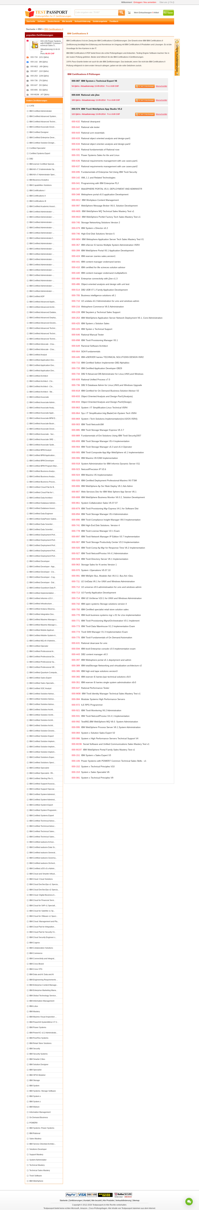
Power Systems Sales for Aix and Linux (95, 155)
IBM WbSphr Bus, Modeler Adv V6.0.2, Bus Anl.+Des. (102, 576)
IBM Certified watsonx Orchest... (42, 863)
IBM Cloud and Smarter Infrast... (42, 874)
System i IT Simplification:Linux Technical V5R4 (99, 407)
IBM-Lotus (33, 1006)
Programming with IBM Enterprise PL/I (95, 183)
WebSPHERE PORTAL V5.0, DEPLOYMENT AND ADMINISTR (107, 189)
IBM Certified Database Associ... (42, 508)
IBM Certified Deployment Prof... (42, 535)
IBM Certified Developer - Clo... (42, 572)
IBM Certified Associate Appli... (42, 413)
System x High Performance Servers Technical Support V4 (105, 738)
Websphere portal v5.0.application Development (100, 194)
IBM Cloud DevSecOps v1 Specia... (44, 884)
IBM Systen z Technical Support (92, 329)
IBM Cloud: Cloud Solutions (41, 879)
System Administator (37, 1160)
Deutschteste (54, 21)
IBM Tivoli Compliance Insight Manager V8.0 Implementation (106, 519)
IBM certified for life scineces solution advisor (98, 267)
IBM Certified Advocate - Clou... (42, 344)
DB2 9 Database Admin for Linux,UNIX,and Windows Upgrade (107, 385)
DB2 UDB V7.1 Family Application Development (100, 290)
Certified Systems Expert (39, 153)
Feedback (114, 21)
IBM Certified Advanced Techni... (43, 122)
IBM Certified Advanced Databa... (43, 312)
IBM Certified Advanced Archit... (42, 307)
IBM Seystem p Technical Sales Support (96, 312)
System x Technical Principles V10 (93, 766)
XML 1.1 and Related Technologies (93, 177)
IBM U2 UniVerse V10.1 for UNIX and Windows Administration (107, 598)
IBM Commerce (35, 953)
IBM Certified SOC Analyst (40, 688)
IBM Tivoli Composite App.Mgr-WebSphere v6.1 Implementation (108, 452)
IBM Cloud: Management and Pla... (44, 921)
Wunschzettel (161, 86)
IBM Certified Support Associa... (42, 784)
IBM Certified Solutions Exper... (42, 757)
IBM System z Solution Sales (90, 323)
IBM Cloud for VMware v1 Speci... (43, 916)
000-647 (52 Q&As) (39, 85)
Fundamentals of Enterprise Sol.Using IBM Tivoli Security (104, 172)
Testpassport (48, 12)
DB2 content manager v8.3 (90, 654)
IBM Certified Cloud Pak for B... (42, 487)
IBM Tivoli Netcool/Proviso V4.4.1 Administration (100, 553)
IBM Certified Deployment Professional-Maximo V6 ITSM (104, 480)
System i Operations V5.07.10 (91, 570)
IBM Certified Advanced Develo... (43, 323)
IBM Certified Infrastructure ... (41, 604)
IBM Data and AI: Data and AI (41, 974)
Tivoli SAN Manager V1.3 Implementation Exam (100, 632)
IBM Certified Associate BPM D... (43, 418)
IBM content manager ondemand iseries (96, 261)
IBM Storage (34, 1080)
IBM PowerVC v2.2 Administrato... (43, 1033)
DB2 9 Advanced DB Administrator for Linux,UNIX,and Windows (107, 374)
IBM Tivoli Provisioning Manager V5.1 (95, 340)
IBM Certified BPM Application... (42, 455)
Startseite (30, 21)
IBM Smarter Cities (37, 1059)
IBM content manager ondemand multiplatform (99, 273)
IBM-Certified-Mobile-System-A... (43, 635)
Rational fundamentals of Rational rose (95, 149)
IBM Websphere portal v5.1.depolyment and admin (101, 660)
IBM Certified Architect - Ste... (41, 392)
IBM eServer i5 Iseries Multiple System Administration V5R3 (106, 245)
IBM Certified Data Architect (40, 498)
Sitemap (135, 1200)
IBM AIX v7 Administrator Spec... (42, 175)
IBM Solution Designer (38, 1064)
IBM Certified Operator (38, 646)
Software (41, 21)
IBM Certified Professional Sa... (42, 662)
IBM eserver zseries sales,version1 (94, 256)
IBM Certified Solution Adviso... (42, 694)
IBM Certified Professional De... (42, 657)
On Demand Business (38, 1117)
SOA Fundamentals (86, 351)
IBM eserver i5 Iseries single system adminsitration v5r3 (104, 682)
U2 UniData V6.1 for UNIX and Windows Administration (103, 581)
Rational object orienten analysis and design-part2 (101, 144)
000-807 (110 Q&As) (39, 71)
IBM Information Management (41, 1001)
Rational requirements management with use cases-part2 (105, 166)
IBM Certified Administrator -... (41, 212)
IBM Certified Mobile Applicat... (42, 630)
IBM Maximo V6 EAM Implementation (95, 458)
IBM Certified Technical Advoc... (42, 821)
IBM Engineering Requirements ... (43, 980)
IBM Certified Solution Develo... (42, 731)
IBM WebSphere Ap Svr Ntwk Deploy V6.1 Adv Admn (102, 486)
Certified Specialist (37, 148)
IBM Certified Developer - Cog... (42, 577)
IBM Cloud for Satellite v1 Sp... (42, 911)
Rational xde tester (86, 127)
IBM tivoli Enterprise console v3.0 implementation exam (104, 648)
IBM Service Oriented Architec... (42, 1144)
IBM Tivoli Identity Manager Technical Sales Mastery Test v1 (106, 693)
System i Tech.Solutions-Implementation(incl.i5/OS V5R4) (104, 419)
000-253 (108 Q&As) (39, 76)
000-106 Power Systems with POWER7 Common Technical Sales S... (51, 43)
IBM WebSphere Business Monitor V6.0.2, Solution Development (108, 497)
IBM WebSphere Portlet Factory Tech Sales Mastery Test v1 (106, 217)
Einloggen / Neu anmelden (145, 2)
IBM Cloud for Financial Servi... (42, 900)
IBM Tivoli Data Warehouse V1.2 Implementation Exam (103, 626)
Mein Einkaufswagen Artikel (146, 13)
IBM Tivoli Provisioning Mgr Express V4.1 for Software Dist (105, 508)
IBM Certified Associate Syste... (42, 445)
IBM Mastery (34, 1011)
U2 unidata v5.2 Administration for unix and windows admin (105, 301)
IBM (40, 29)
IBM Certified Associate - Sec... (42, 434)
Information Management (40, 1112)
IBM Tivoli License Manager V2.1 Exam (96, 531)
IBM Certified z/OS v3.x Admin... (42, 868)
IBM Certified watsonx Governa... (43, 858)
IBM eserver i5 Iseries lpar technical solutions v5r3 (101, 676)
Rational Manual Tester (88, 334)
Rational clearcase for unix (89, 643)
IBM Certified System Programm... (43, 810)
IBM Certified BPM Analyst (40, 450)
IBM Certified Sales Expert (40, 678)
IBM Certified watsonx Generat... (42, 853)
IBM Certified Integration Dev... (42, 614)
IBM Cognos (34, 943)
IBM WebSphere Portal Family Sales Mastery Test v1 (103, 749)
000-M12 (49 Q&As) (39, 66)
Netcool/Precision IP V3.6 (89, 469)
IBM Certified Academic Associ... (42, 206)
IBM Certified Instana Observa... (42, 609)
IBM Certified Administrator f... (41, 238)
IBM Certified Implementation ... (42, 593)
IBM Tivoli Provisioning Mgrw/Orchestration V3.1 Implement (105, 620)
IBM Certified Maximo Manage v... (43, 619)
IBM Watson (34, 1107)
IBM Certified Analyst (38, 355)
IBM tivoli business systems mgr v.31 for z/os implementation (106, 615)
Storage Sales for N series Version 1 (94, 564)
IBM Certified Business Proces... (42, 482)
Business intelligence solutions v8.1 (94, 295)
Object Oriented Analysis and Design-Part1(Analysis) (102, 396)
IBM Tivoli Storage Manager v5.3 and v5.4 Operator (102, 447)
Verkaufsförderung (123, 1200)
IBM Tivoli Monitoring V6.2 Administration (96, 710)
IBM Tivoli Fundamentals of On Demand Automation (102, 637)
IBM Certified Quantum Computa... (43, 672)
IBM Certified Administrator (40, 111)
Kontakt (87, 1200)
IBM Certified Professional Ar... (42, 651)
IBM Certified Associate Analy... (42, 408)
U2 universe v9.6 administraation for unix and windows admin (106, 587)
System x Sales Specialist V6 (90, 772)
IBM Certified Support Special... (42, 789)
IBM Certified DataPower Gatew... (43, 519)
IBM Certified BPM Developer (41, 461)
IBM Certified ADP (36, 296)
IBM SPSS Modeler (37, 1075)
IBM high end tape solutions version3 (95, 671)
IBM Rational (34, 1133)
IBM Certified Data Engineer (41, 514)
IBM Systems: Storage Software (42, 1091)
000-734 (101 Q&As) (39, 57)
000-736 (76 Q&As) (39, 80)
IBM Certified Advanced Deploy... (43, 318)
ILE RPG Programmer (87, 705)
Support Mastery (36, 1154)
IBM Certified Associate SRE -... (42, 439)
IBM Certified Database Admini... (43, 503)
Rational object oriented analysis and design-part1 (101, 138)
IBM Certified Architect (38, 376)
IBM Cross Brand (36, 964)
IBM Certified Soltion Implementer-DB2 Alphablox (100, 362)
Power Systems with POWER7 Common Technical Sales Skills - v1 (109, 761)
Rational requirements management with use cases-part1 (105, 161)
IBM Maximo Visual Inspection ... (43, 1017)
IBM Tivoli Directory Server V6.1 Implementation (100, 559)
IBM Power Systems (37, 1027)
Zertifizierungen (75, 1200)
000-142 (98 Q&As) (39, 62)
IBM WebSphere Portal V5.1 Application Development (103, 250)
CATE (31, 106)
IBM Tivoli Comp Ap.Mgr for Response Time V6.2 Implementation (108, 548)
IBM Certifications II (53, 29)
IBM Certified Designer (39, 132)
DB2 (31, 159)
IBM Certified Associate (39, 397)
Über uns (163, 2)
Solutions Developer (38, 1149)
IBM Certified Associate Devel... (42, 127)
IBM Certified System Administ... (42, 794)
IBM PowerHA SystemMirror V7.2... (43, 1022)
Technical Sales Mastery (39, 1170)
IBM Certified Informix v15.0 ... (41, 598)
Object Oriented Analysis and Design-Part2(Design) (102, 402)
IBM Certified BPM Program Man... (43, 466)
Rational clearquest (86, 121)
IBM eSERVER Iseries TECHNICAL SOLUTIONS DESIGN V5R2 (108, 357)
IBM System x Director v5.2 (90, 228)
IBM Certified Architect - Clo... (41, 381)
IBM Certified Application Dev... (42, 360)
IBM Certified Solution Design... (42, 143)
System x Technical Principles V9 (92, 777)
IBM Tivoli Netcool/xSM (88, 424)
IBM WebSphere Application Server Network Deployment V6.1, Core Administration (117, 318)
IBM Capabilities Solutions (40, 185)
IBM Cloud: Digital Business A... (42, 895)
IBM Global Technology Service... (43, 996)
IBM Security (34, 1049)
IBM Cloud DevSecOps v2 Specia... (44, 890)
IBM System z (35, 1101)
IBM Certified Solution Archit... (41, 710)
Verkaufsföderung (82, 21)
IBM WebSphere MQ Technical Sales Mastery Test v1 (103, 211)
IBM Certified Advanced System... (43, 116)
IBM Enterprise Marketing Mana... (43, 990)
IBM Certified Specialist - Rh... (41, 773)
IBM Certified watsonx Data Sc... (42, 847)
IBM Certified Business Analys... (42, 471)
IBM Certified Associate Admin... (42, 402)
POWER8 (33, 1123)
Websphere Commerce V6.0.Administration (98, 306)
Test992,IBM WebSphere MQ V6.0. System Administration (105, 721)
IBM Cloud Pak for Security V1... (42, 932)
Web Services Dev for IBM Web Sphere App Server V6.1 (104, 491)
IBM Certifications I (37, 190)
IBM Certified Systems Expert (41, 815)
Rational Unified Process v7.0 (91, 379)
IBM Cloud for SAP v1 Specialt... (42, 906)
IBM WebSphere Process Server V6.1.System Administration (106, 727)
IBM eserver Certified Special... (42, 164)
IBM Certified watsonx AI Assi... (42, 842)
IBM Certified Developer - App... (42, 567)
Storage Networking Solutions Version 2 (96, 222)
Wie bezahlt (67, 21)
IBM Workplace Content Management (95, 200)
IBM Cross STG (35, 969)
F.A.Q (172, 2)
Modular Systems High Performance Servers (98, 699)
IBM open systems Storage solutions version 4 (99, 604)
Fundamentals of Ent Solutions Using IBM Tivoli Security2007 (106, 435)
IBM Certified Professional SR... (42, 667)
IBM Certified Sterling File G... (41, 778)
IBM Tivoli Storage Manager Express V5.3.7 (98, 430)
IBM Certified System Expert (41, 805)
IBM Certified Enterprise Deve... (42, 137)
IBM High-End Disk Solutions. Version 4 (96, 525)
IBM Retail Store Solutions (40, 1043)
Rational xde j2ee (86, 95)
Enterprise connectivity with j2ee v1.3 (95, 278)
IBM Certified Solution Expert (41, 736)
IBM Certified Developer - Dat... (42, 582)
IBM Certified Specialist (39, 768)
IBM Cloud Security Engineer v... (42, 937)
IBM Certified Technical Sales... (42, 831)
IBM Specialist (35, 1070)
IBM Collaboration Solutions (41, 948)
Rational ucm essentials (88, 132)
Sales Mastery (35, 1139)
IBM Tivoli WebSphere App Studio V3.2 (97, 109)
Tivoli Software (35, 1176)
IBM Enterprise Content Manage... (43, 985)
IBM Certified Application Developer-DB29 (97, 368)
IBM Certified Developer (39, 561)
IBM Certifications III (37, 201)
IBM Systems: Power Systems (41, 1128)
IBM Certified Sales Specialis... (42, 683)
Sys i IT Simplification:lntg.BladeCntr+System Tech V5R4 (104, 413)
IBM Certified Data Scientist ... (41, 524)
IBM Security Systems (38, 1054)
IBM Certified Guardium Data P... (42, 588)
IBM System (34, 1086)
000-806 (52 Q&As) (39, 90)
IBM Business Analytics (39, 180)
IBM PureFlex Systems (38, 1038)
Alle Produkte (108, 1200)
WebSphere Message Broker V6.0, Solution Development (105, 205)
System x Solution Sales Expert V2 (93, 733)
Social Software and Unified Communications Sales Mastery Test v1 (110, 744)
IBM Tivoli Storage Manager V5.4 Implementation (101, 441)
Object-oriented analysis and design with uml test (100, 284)
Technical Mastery (37, 1165)
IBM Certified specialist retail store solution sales (100, 609)
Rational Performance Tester (90, 688)
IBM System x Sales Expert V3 (91, 755)
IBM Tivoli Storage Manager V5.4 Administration (100, 514)
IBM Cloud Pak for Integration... (42, 927)
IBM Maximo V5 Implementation (92, 475)
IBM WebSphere (36, 1181)
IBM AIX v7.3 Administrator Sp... (42, 169)
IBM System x (35, 1096)
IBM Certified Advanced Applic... (42, 302)
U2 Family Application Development (94, 592)
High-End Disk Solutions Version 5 (93, 233)
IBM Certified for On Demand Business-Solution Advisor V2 (105, 390)
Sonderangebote (100, 21)
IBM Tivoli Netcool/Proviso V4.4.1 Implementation (101, 716)
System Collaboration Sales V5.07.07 (95, 503)
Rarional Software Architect (90, 346)
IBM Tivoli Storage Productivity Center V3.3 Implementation (105, 542)
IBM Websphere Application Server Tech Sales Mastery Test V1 (108, 239)
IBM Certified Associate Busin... (42, 423)
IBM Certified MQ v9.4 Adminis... (42, 641)
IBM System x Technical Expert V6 (94, 81)
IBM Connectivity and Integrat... (42, 958)
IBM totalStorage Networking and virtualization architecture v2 (107, 665)
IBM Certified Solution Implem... (42, 741)
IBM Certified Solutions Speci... (42, 762)
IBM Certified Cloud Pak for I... (42, 492)
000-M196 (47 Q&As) (39, 94)
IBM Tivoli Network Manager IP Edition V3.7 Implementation (106, 536)
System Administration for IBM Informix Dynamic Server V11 (106, 463)
